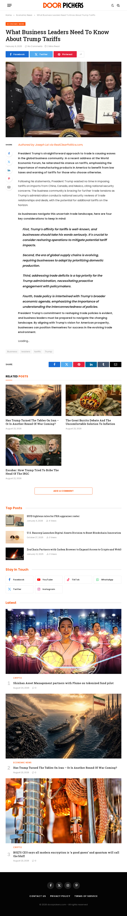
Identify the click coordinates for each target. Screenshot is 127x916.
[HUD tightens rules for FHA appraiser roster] (15, 520)
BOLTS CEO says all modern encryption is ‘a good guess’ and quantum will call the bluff (66, 854)
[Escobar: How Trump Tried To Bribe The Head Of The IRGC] (33, 450)
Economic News (15, 24)
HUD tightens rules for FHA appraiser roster (53, 516)
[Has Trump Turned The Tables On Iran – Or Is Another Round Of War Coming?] (33, 400)
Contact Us (37, 896)
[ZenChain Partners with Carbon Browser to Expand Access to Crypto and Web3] (15, 554)
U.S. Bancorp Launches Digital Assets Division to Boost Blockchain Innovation (74, 532)
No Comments (35, 46)
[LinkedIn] (9, 170)
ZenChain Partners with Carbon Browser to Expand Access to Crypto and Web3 (74, 549)
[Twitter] (9, 161)
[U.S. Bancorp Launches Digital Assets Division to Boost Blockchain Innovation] (15, 537)
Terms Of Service (86, 896)
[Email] (9, 187)
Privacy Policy (60, 896)
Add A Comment (63, 490)
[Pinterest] (9, 178)
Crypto (17, 678)
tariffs (37, 351)
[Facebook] (9, 153)
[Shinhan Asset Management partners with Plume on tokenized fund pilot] (63, 641)
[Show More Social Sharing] (81, 54)
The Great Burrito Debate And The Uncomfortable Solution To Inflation (90, 422)
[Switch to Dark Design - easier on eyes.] (112, 5)
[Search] (118, 5)
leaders (25, 351)
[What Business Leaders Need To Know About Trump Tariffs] (63, 99)
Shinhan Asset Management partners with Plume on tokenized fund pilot (63, 683)
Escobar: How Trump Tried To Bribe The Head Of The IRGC (32, 471)
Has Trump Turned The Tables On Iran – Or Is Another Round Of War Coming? (32, 422)
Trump (48, 351)
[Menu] (9, 5)
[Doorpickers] (63, 5)
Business (12, 351)
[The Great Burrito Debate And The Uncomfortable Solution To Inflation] (93, 400)
